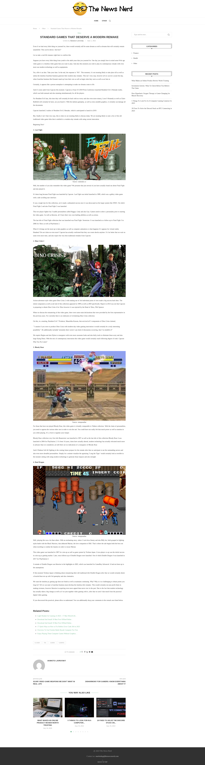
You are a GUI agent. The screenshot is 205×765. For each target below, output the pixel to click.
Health (135, 58)
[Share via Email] (92, 652)
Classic (37, 642)
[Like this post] (82, 652)
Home (96, 21)
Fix (45, 642)
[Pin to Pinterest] (89, 652)
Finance (136, 53)
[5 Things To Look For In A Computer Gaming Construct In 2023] (79, 707)
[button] (36, 715)
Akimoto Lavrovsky (77, 41)
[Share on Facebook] (84, 652)
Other (104, 21)
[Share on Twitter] (87, 652)
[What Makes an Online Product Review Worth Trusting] (47, 707)
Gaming (61, 642)
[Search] (110, 20)
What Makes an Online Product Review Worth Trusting (48, 722)
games (52, 642)
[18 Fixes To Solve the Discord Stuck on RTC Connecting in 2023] (111, 707)
